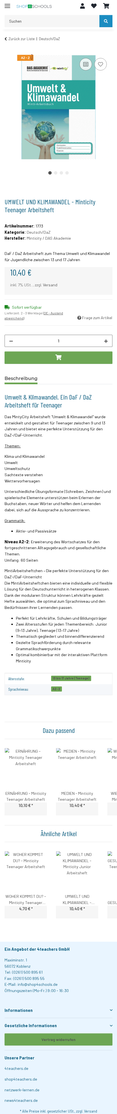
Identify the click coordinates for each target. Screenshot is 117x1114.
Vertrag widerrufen (58, 1039)
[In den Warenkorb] (9, 47)
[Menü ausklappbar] (7, 3)
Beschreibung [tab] (21, 378)
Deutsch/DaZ (39, 232)
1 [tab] (50, 173)
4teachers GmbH (53, 949)
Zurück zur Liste (22, 39)
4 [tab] (67, 173)
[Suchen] (105, 21)
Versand (50, 284)
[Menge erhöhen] (106, 341)
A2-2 (56, 689)
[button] (82, 6)
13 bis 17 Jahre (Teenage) (71, 678)
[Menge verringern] (11, 341)
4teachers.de (16, 1068)
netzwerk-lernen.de (22, 1089)
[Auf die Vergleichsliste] (86, 64)
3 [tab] (61, 173)
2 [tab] (55, 173)
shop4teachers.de (21, 1079)
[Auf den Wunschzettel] (100, 64)
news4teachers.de (21, 1100)
